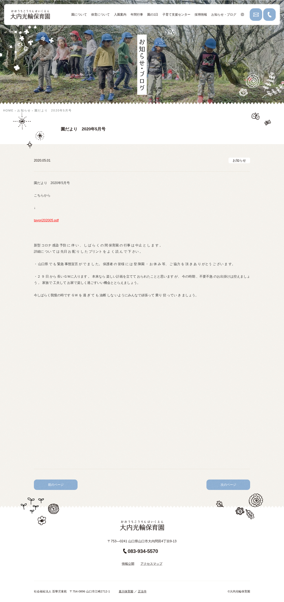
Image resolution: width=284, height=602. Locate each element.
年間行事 (137, 14)
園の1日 (152, 14)
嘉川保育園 (126, 591)
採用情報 (201, 14)
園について (79, 14)
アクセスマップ (151, 563)
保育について (100, 14)
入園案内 (120, 14)
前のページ (56, 484)
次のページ (228, 484)
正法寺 (142, 591)
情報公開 (128, 563)
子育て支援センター (176, 14)
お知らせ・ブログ (223, 14)
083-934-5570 (143, 551)
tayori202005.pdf (46, 220)
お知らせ (239, 160)
